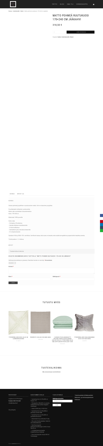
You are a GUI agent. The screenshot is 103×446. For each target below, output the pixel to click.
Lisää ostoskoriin (81, 32)
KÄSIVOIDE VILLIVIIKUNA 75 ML (41, 419)
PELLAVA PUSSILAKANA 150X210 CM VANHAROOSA (40, 422)
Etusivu (10, 11)
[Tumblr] (101, 227)
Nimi (10, 276)
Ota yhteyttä (12, 410)
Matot (21, 11)
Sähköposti (56, 276)
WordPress (18, 443)
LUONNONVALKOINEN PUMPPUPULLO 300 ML (38, 431)
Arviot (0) (20, 194)
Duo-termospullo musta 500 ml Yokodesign (40, 435)
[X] (101, 218)
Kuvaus (12, 194)
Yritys (54, 4)
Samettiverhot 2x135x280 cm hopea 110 (39, 400)
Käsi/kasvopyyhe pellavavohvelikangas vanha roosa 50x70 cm (40, 426)
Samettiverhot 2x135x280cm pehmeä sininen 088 (39, 411)
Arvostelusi (48, 260)
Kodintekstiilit (16, 11)
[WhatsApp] (101, 230)
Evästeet (77, 399)
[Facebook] (101, 215)
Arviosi (11, 266)
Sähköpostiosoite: (58, 398)
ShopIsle (10, 443)
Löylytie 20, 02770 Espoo (15, 399)
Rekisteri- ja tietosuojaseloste (84, 397)
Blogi (62, 4)
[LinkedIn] (101, 224)
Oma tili (70, 4)
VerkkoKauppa (82, 4)
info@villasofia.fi (13, 403)
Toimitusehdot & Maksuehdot (84, 395)
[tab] (12, 194)
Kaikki (59, 37)
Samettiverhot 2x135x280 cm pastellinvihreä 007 (39, 415)
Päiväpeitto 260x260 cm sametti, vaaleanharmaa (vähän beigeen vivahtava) (40, 404)
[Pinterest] (101, 221)
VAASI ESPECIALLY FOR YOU (39, 408)
